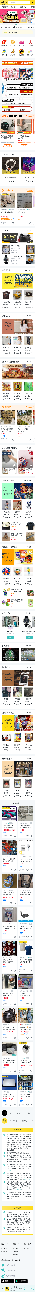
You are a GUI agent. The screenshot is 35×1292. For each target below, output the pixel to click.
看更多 (29, 154)
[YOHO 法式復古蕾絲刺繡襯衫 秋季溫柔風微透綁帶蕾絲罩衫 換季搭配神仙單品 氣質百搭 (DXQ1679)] (16, 618)
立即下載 (29, 1289)
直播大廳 (28, 646)
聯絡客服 (15, 1251)
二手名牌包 (13, 1121)
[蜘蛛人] (10, 93)
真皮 (11, 1113)
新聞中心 (4, 1248)
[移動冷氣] (10, 86)
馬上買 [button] (6, 399)
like (9, 223)
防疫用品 (24, 1121)
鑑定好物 (23, 7)
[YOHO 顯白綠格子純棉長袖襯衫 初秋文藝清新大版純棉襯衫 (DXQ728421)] (7, 621)
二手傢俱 (27, 1113)
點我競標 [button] (6, 307)
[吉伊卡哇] (25, 93)
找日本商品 (27, 480)
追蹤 (10, 637)
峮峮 (19, 1113)
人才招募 (26, 1248)
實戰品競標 (27, 270)
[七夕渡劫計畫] (17, 16)
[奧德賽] (25, 108)
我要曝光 (30, 116)
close (3, 1289)
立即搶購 (7, 146)
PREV (1, 171)
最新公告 (15, 1254)
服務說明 (4, 1251)
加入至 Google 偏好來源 (32, 16)
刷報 (4, 1113)
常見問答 (15, 1248)
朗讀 (32, 11)
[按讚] (14, 465)
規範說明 (27, 1179)
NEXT (33, 171)
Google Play (21, 1281)
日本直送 (14, 7)
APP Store (7, 1281)
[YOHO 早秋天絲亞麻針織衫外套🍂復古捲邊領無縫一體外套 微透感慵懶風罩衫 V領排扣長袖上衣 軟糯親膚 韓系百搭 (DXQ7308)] (16, 624)
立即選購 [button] (6, 750)
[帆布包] (10, 108)
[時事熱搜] (10, 70)
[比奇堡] (25, 86)
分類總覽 (5, 7)
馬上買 (29, 362)
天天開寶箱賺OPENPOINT (17, 33)
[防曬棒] (25, 101)
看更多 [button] (8, 329)
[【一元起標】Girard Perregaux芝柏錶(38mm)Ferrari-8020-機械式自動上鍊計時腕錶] (26, 621)
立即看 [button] (8, 283)
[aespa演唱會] (10, 101)
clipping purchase (13, 223)
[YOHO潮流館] (10, 627)
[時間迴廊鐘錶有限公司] (29, 627)
